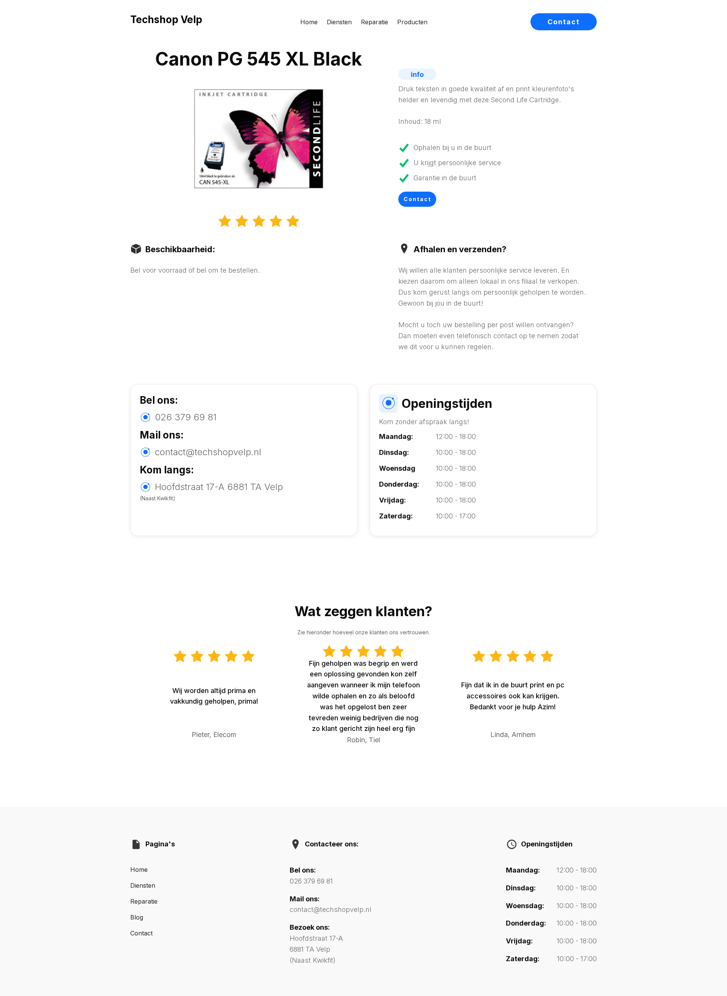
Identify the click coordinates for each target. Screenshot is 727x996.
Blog (136, 917)
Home (309, 22)
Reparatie (374, 22)
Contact (564, 22)
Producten (412, 22)
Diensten (339, 22)
